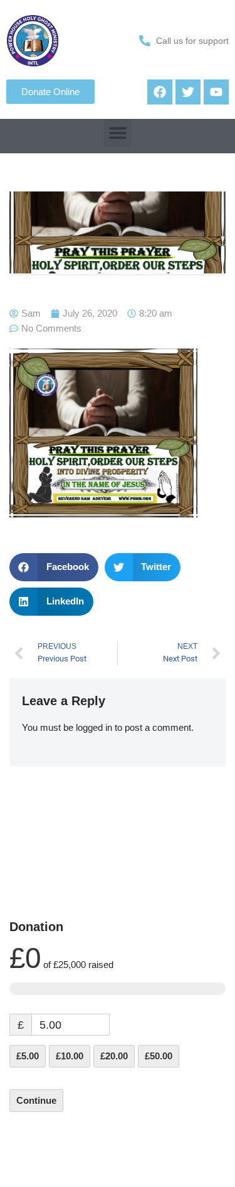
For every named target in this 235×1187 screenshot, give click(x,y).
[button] (117, 133)
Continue (36, 1100)
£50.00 (158, 1056)
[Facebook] (159, 91)
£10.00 (69, 1056)
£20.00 (114, 1056)
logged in (94, 727)
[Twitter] (188, 91)
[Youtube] (216, 91)
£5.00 (27, 1056)
